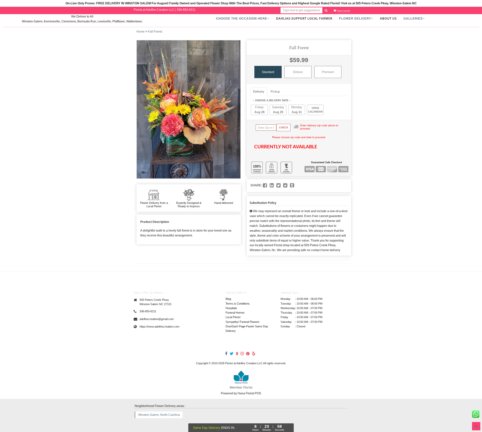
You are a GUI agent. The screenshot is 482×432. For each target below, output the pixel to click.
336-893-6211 (186, 9)
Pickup (275, 91)
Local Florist (233, 317)
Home (141, 31)
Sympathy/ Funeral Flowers (242, 321)
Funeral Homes (235, 312)
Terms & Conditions (238, 303)
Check (283, 127)
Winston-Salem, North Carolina (159, 414)
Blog (228, 298)
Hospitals (231, 308)
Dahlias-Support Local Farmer (304, 18)
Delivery (258, 91)
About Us (388, 18)
